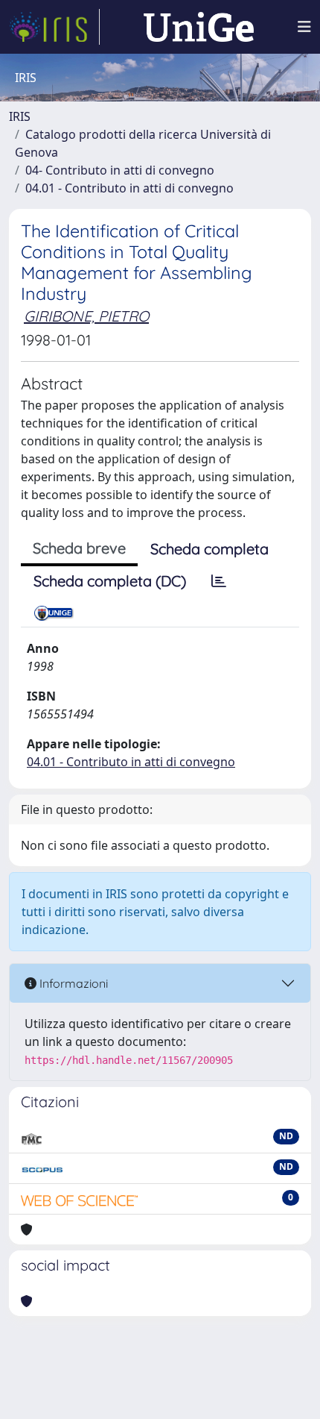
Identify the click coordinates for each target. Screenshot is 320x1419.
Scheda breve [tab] (79, 548)
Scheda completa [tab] (209, 548)
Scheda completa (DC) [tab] (109, 580)
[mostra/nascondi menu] (304, 26)
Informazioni (72, 983)
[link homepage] (54, 27)
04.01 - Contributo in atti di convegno (129, 188)
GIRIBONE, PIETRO (86, 316)
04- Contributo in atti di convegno (119, 170)
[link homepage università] (199, 27)
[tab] (219, 581)
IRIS (20, 116)
